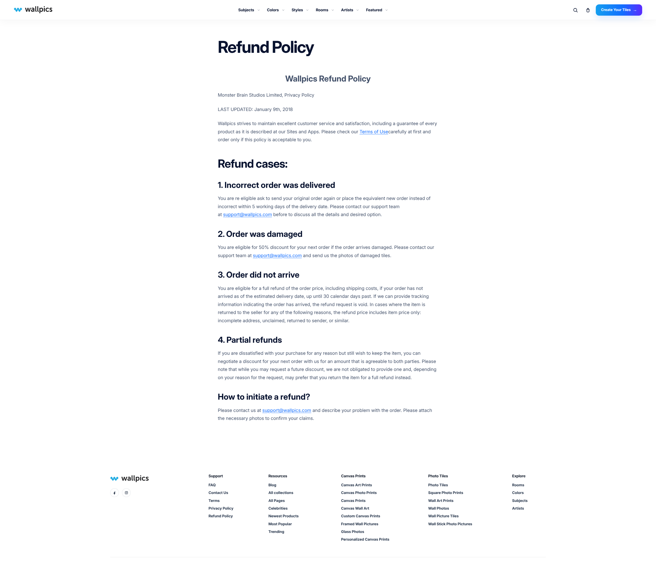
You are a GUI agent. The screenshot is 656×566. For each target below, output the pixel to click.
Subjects (246, 10)
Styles (297, 10)
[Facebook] (114, 492)
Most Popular (280, 524)
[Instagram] (126, 492)
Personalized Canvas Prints (365, 539)
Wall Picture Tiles (443, 516)
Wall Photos (438, 508)
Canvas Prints (353, 501)
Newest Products (283, 516)
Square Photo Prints (445, 493)
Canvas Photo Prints (359, 493)
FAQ (212, 485)
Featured (374, 10)
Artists (347, 10)
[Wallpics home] (32, 9)
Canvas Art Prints (356, 485)
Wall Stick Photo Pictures (450, 524)
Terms (214, 501)
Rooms (322, 10)
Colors (273, 10)
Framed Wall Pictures (359, 524)
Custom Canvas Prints (360, 516)
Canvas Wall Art (355, 508)
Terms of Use (374, 132)
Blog (272, 485)
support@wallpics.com (247, 214)
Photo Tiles (438, 485)
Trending (276, 532)
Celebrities (278, 508)
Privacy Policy (221, 508)
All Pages (276, 501)
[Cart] (587, 10)
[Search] (575, 10)
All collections (280, 493)
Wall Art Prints (441, 501)
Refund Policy (221, 516)
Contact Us (218, 493)
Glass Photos (352, 532)
